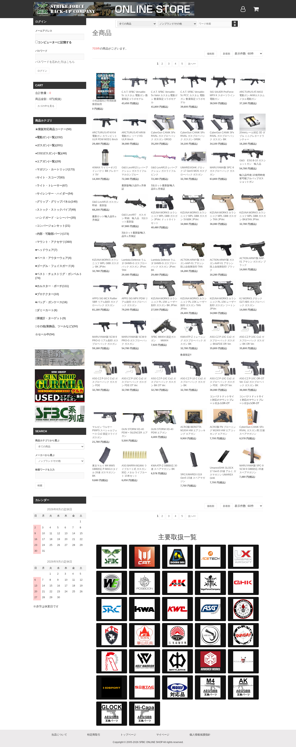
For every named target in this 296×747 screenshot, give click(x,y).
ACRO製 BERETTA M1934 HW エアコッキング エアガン (192, 430)
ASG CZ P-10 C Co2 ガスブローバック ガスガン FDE (105, 382)
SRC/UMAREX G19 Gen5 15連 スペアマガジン (192, 478)
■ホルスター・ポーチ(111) (52, 286)
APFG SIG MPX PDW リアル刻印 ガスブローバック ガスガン (135, 302)
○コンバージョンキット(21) (52, 225)
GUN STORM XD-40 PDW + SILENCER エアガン (135, 432)
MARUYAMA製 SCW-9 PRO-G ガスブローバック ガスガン (134, 340)
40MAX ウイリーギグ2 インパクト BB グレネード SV (105, 171)
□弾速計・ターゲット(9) (50, 318)
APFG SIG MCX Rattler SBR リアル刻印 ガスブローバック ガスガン (105, 302)
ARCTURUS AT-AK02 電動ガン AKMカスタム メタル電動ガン (252, 95)
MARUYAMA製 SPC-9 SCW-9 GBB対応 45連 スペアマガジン (251, 469)
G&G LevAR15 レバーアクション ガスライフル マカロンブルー (135, 171)
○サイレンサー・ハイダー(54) (54, 193)
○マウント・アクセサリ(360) (53, 241)
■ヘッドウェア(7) (46, 249)
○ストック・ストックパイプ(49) (55, 209)
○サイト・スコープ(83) (50, 177)
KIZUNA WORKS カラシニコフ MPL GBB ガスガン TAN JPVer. (223, 216)
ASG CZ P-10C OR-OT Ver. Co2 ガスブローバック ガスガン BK (251, 382)
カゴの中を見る (45, 106)
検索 (235, 23)
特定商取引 (93, 734)
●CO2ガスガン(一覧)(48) (51, 153)
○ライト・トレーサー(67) (51, 185)
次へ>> (192, 63)
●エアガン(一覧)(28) (48, 161)
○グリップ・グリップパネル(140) (56, 201)
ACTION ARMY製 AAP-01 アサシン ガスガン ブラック (252, 261)
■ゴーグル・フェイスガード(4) (54, 266)
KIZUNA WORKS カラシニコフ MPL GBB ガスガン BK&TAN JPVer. (252, 216)
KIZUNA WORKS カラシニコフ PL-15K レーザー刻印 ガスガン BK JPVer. (164, 302)
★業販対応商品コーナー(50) (53, 129)
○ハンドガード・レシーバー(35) (55, 217)
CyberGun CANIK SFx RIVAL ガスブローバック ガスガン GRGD (163, 136)
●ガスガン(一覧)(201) (49, 145)
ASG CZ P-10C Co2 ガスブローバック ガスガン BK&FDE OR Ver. (222, 340)
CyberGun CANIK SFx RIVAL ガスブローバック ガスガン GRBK (192, 136)
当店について (59, 734)
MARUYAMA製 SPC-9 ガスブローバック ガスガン (222, 171)
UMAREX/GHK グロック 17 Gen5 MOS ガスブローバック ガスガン (193, 171)
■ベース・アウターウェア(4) (53, 257)
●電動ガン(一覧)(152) (49, 137)
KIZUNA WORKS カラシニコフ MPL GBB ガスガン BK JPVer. (105, 263)
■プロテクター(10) (47, 294)
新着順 (226, 53)
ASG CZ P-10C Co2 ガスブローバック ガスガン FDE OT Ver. (134, 382)
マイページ (162, 734)
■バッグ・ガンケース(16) (51, 302)
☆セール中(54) (45, 334)
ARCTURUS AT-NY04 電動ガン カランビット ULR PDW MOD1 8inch (105, 136)
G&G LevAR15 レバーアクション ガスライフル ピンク (164, 171)
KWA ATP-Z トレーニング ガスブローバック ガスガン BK (193, 340)
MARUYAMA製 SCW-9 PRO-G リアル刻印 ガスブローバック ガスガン (105, 340)
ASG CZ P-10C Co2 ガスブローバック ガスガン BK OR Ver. (251, 340)
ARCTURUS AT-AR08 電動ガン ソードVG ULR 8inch (133, 136)
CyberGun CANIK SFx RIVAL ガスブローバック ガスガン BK (222, 136)
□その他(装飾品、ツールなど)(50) (56, 326)
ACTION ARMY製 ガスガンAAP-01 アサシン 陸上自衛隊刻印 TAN (192, 263)
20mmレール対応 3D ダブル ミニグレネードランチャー (252, 136)
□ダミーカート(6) (46, 310)
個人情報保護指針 (199, 734)
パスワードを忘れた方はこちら (55, 61)
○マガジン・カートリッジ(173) (55, 169)
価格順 (210, 53)
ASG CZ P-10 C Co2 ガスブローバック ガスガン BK (193, 382)
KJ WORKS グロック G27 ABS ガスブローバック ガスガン (251, 302)
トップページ (128, 734)
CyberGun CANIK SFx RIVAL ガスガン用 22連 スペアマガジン (252, 430)
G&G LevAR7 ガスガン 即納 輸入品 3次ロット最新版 (135, 218)
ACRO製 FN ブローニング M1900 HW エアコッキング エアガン (223, 430)
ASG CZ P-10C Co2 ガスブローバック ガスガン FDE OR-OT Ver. (222, 382)
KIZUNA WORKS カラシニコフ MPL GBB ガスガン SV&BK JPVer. (193, 216)
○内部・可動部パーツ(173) (52, 233)
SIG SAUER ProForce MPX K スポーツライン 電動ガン (222, 95)
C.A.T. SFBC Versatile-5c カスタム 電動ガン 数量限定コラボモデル (135, 95)
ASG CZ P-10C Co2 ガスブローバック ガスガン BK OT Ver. (163, 382)
